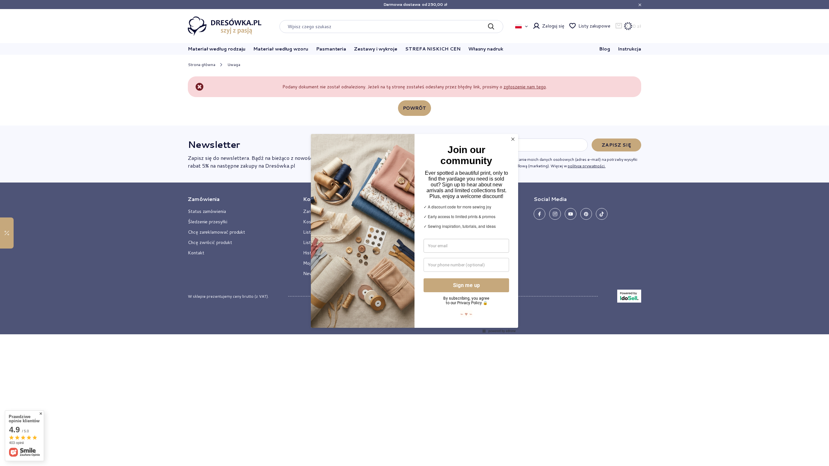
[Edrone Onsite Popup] (414, 233)
